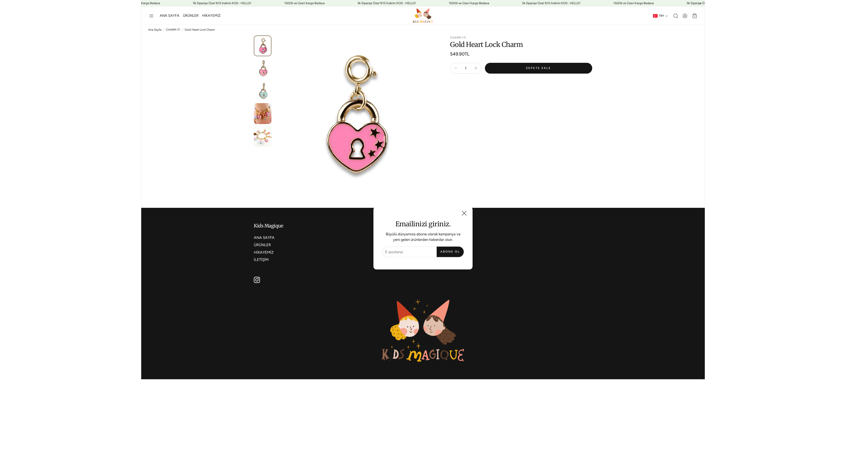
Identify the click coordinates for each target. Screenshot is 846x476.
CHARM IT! (173, 29)
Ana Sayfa (154, 29)
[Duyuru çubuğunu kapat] (700, 3)
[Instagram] (257, 280)
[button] (151, 15)
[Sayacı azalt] (456, 68)
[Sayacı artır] (476, 68)
